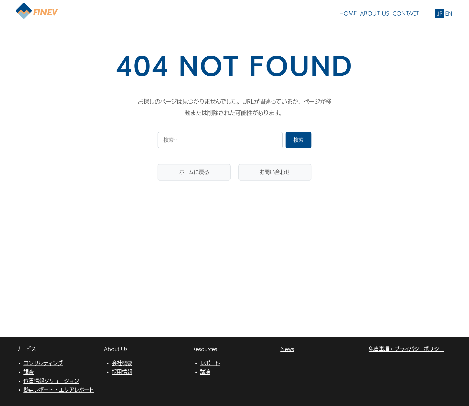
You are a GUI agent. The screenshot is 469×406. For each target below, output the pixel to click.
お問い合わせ (274, 172)
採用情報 (122, 372)
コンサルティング (43, 363)
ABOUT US (374, 13)
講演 (205, 372)
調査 (28, 372)
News (287, 349)
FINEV (37, 11)
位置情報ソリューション (51, 381)
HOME (348, 13)
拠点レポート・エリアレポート (58, 389)
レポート (210, 363)
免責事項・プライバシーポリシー (406, 349)
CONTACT (406, 13)
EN (448, 13)
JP (440, 13)
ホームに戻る (194, 172)
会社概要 (122, 363)
